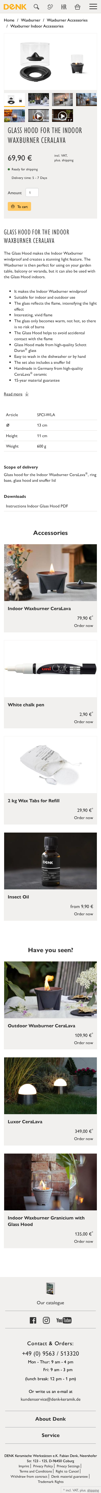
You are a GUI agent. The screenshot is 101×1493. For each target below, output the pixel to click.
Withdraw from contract (29, 1476)
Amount (15, 193)
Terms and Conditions (35, 1471)
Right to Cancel (67, 1471)
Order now (83, 625)
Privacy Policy (43, 1465)
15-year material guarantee (37, 380)
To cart (22, 206)
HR (64, 7)
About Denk (50, 1419)
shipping (68, 159)
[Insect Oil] (50, 861)
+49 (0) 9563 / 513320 (50, 1353)
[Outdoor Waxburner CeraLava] (50, 989)
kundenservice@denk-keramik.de (51, 1399)
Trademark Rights (50, 1481)
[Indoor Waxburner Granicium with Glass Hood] (50, 1182)
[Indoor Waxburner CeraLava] (50, 572)
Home (9, 20)
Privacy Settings (68, 1465)
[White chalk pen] (50, 668)
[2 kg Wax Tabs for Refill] (50, 764)
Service (51, 1435)
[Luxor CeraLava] (50, 1085)
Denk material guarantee (69, 1476)
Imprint (24, 1465)
